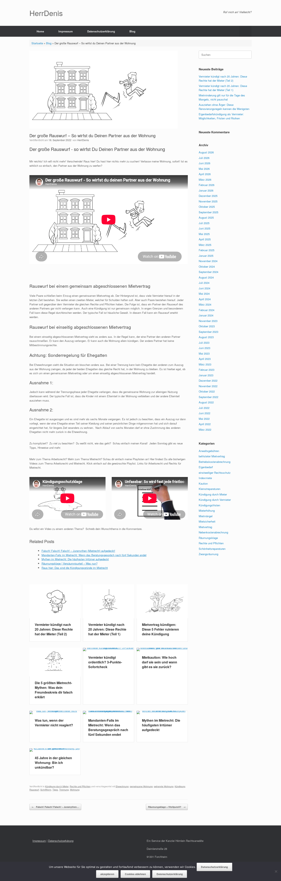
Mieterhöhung (207, 510)
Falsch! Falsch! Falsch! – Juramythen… (55, 806)
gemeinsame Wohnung (141, 786)
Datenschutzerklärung (101, 31)
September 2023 (208, 332)
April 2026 (205, 174)
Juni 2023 (204, 348)
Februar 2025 (206, 250)
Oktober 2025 (207, 207)
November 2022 (208, 386)
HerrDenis (83, 140)
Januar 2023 (206, 375)
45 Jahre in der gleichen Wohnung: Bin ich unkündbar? (53, 762)
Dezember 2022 (208, 380)
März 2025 (205, 245)
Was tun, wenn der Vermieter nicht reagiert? (54, 722)
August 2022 (206, 402)
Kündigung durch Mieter (57, 786)
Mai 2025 (204, 234)
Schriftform (45, 789)
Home (40, 31)
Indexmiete (205, 478)
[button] (245, 31)
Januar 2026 (206, 190)
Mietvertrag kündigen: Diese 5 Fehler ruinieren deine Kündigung (160, 629)
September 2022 (208, 397)
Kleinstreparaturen (209, 489)
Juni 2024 (204, 288)
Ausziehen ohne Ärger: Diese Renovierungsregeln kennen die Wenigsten (224, 107)
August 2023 (206, 337)
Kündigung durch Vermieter (215, 500)
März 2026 (205, 179)
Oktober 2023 (207, 326)
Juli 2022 (204, 408)
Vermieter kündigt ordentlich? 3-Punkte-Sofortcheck (105, 662)
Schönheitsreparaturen (212, 549)
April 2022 (205, 424)
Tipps (55, 789)
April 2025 (205, 239)
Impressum (65, 31)
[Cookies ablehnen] (276, 871)
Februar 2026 (206, 185)
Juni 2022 (204, 413)
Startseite (37, 43)
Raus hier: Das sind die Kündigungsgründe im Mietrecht (75, 568)
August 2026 (206, 152)
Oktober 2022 (207, 391)
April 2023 (205, 359)
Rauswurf (34, 789)
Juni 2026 (204, 163)
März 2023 (205, 364)
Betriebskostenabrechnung (214, 462)
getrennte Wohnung (163, 786)
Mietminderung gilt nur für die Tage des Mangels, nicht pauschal (222, 97)
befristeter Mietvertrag (212, 456)
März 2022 (205, 429)
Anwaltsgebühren (209, 451)
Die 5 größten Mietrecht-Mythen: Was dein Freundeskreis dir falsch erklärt (54, 689)
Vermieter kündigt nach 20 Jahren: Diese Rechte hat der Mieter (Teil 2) (54, 629)
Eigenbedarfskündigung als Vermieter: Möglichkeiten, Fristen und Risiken (221, 116)
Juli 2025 (204, 223)
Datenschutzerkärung (60, 841)
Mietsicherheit (207, 521)
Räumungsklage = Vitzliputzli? (167, 806)
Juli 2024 (204, 283)
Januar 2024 (206, 315)
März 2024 (205, 304)
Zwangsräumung (208, 554)
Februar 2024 (206, 310)
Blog (132, 31)
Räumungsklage (208, 538)
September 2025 (208, 212)
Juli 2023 (204, 343)
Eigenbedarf (206, 467)
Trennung (64, 789)
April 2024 (205, 299)
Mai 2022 (204, 419)
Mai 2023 (204, 353)
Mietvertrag (205, 527)
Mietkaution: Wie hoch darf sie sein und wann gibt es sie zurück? (159, 662)
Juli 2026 (204, 158)
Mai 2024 (204, 294)
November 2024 (208, 261)
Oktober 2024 (207, 266)
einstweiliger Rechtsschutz (215, 473)
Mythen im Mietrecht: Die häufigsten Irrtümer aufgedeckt (75, 559)
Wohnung (74, 789)
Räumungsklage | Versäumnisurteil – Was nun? (70, 563)
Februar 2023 (206, 370)
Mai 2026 (204, 169)
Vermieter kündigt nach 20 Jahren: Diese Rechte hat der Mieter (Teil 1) (107, 629)
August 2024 (206, 277)
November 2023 (208, 321)
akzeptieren (107, 874)
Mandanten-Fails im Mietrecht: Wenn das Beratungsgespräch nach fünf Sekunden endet (94, 555)
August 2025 (206, 217)
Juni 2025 (204, 228)
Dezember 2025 (208, 196)
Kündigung (180, 786)
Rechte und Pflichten (80, 786)
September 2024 (208, 272)
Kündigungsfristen (209, 505)
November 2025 (208, 201)
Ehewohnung (122, 786)
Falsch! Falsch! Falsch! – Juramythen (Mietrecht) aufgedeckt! (78, 551)
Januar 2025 (206, 256)
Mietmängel (205, 516)
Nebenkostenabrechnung (213, 532)
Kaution (203, 483)
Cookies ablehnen (135, 874)
